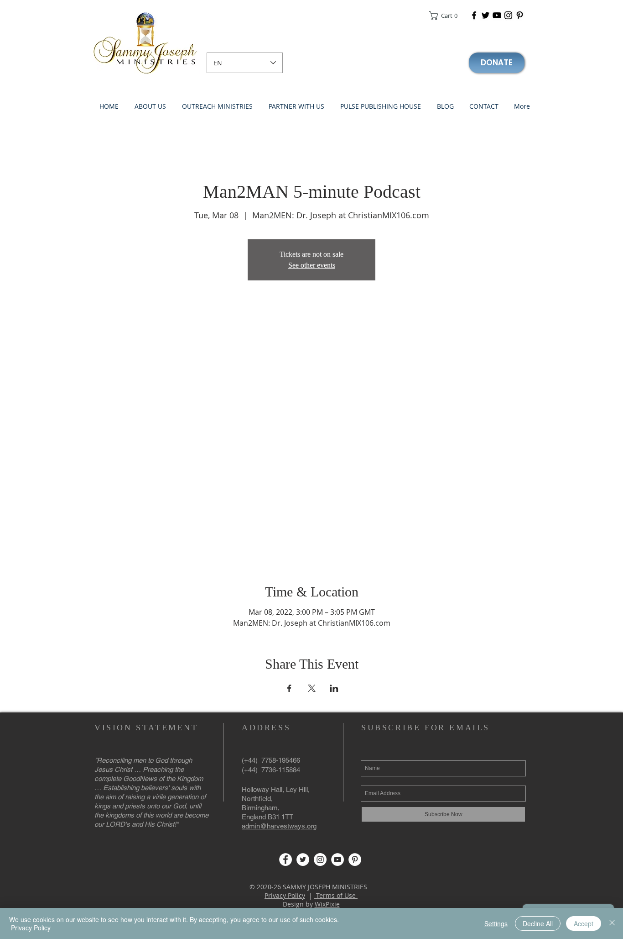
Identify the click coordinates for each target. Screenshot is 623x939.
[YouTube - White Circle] (337, 859)
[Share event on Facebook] (289, 688)
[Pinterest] (519, 15)
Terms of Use (336, 895)
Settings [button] (496, 923)
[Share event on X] (311, 688)
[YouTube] (497, 15)
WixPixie (327, 904)
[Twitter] (485, 15)
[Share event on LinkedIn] (334, 688)
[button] (446, 15)
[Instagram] (508, 15)
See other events (311, 265)
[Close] (612, 923)
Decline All (538, 923)
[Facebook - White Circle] (285, 859)
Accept (583, 923)
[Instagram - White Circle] (320, 859)
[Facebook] (474, 15)
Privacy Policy (285, 895)
